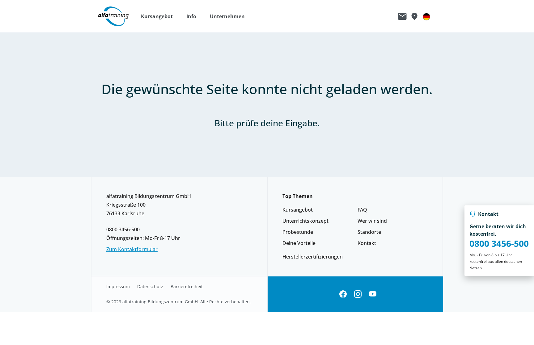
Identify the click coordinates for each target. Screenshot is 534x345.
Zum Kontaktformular (132, 249)
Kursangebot (297, 209)
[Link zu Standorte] (414, 16)
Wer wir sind (372, 220)
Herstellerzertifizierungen (312, 256)
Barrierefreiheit (187, 286)
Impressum (118, 286)
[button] (160, 16)
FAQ (362, 209)
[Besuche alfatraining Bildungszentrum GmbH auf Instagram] (358, 294)
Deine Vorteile (299, 243)
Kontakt (367, 243)
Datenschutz (150, 286)
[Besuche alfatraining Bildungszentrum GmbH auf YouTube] (372, 294)
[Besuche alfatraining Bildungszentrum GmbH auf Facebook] (343, 294)
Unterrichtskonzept (305, 220)
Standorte (369, 232)
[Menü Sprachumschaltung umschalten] (426, 16)
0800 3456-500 (499, 243)
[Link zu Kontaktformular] (402, 16)
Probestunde (297, 232)
